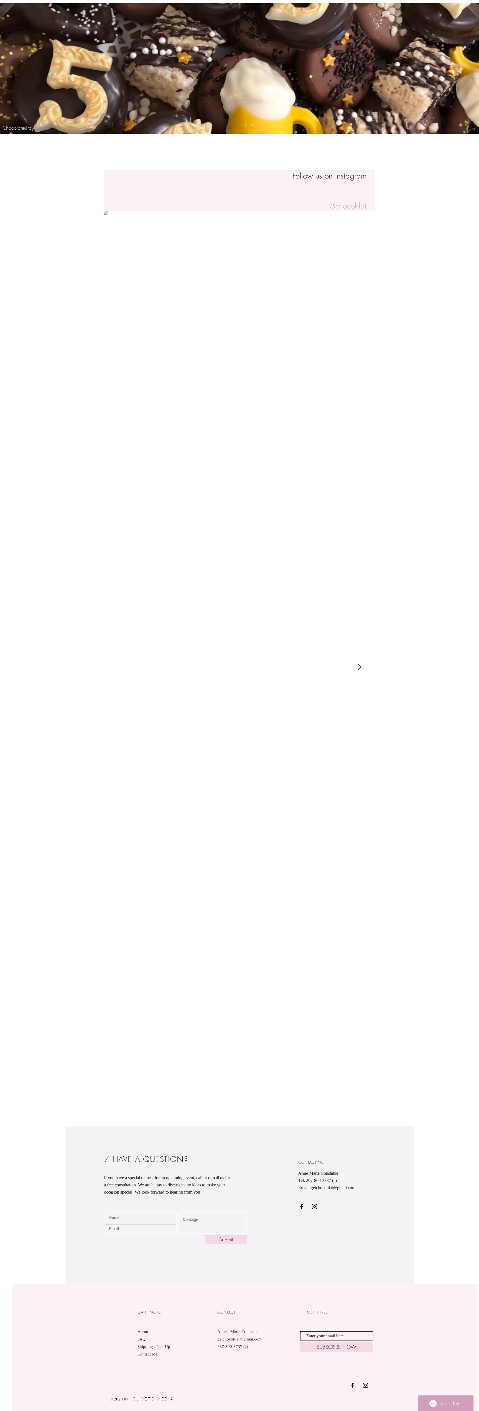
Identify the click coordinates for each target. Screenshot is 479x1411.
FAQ (141, 1339)
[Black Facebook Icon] (301, 1206)
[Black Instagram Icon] (314, 1206)
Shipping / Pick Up (154, 1346)
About (142, 1331)
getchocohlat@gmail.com (333, 1187)
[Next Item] (359, 667)
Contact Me (147, 1354)
